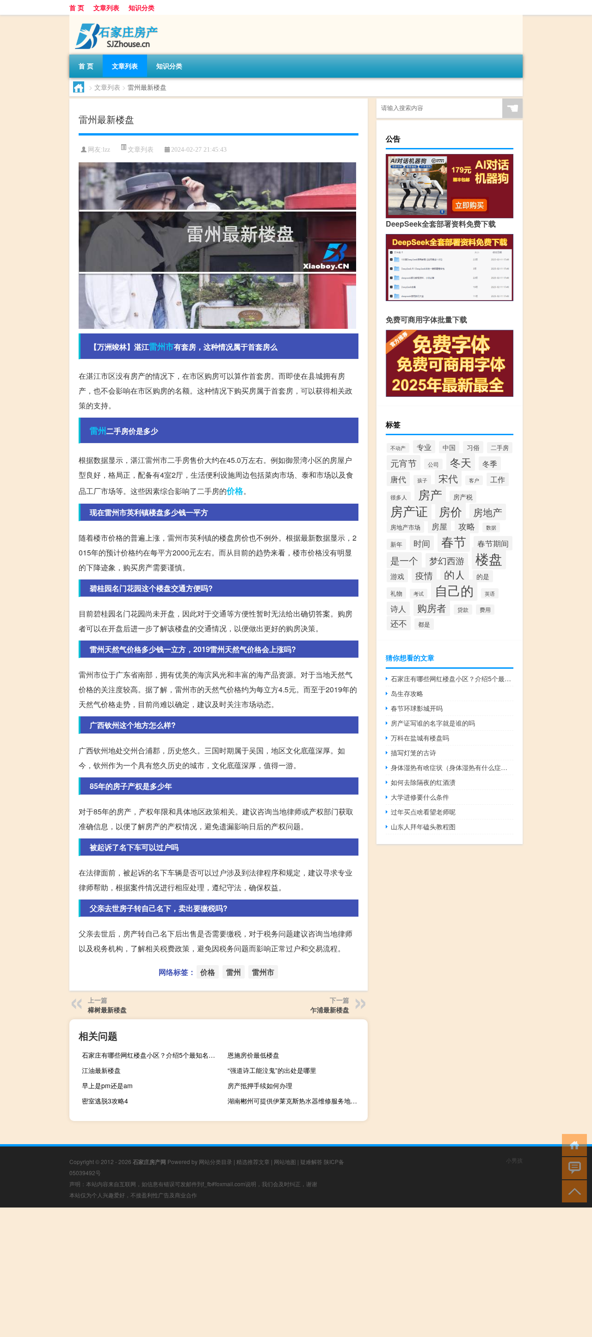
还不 (398, 623)
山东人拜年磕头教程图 (423, 826)
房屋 (439, 526)
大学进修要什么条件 (420, 796)
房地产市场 (405, 527)
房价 (450, 511)
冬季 (489, 463)
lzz (106, 149)
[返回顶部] (572, 1190)
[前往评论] (572, 1167)
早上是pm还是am (107, 1085)
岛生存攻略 (407, 693)
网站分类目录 (215, 1161)
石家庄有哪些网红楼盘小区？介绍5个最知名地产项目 (151, 1055)
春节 (453, 541)
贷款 (463, 609)
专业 (424, 447)
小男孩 (514, 1160)
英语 (490, 593)
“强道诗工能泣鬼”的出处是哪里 (272, 1070)
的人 (454, 574)
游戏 (397, 576)
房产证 (409, 511)
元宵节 (403, 462)
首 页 (76, 7)
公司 (433, 464)
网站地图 (285, 1161)
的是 (482, 576)
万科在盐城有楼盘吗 (420, 737)
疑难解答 (311, 1161)
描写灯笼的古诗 (413, 752)
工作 (497, 479)
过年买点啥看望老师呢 (423, 811)
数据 (491, 527)
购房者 (431, 608)
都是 (424, 624)
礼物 (396, 593)
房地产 (487, 512)
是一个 (404, 560)
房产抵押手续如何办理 (260, 1085)
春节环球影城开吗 (417, 708)
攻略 (466, 526)
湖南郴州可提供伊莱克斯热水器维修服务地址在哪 (296, 1100)
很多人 (398, 497)
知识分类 (141, 7)
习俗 (473, 447)
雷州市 (161, 346)
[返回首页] (572, 1144)
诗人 (398, 608)
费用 (485, 609)
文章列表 (106, 7)
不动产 (398, 447)
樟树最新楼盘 (107, 1009)
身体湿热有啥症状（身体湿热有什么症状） (452, 767)
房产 (430, 494)
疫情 (424, 575)
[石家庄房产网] (117, 18)
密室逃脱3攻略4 (105, 1100)
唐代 (398, 479)
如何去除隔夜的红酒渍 (423, 782)
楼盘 (488, 558)
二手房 (500, 448)
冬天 (460, 462)
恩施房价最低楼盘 (253, 1055)
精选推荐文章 (253, 1161)
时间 (421, 543)
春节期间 (493, 543)
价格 (235, 491)
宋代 (448, 478)
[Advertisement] (277, 1272)
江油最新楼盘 (101, 1070)
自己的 (454, 590)
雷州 (98, 431)
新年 (396, 544)
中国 (449, 447)
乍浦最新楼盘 (329, 1009)
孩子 (422, 480)
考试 (418, 593)
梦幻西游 (446, 561)
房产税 (463, 496)
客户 (474, 480)
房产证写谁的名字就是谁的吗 (433, 722)
